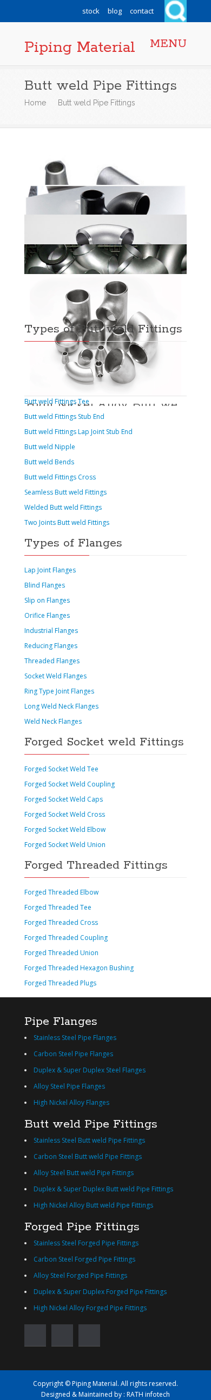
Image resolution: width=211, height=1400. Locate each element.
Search (175, 11)
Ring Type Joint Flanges (59, 691)
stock (91, 11)
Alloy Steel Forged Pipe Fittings (80, 1275)
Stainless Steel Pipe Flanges (75, 1037)
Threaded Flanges (52, 660)
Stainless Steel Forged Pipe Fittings (86, 1243)
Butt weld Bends (49, 461)
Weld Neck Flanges (53, 721)
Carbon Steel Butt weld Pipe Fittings (88, 1156)
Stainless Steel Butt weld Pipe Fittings (89, 1140)
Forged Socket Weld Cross (64, 814)
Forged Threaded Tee (57, 907)
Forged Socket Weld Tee (61, 769)
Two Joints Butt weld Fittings (66, 522)
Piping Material (79, 47)
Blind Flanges (44, 585)
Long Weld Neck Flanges (61, 706)
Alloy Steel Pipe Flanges (69, 1086)
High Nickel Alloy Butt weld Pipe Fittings (93, 1205)
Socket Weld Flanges (55, 676)
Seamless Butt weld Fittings (65, 492)
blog (115, 11)
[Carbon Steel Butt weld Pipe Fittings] (105, 197)
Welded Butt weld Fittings (63, 507)
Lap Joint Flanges (50, 570)
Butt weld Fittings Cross (60, 477)
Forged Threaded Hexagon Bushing (79, 967)
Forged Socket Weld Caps (63, 799)
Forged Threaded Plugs (60, 983)
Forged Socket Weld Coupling (69, 784)
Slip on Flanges (47, 600)
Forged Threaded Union (61, 952)
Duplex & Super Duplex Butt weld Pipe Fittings (103, 1189)
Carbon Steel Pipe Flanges (73, 1053)
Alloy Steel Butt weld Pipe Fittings (84, 1172)
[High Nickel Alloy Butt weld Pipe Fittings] (105, 286)
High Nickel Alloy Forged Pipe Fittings (90, 1307)
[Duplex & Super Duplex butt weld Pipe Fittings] (105, 256)
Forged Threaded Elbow (61, 892)
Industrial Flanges (51, 630)
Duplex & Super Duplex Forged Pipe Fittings (100, 1291)
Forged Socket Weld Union (65, 844)
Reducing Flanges (50, 645)
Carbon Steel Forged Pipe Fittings (84, 1259)
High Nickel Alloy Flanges (71, 1102)
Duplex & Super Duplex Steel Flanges (90, 1070)
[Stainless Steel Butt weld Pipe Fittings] (105, 167)
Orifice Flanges (47, 615)
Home (35, 102)
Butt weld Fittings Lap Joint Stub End (78, 431)
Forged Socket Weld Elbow (65, 829)
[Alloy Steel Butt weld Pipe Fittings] (105, 227)
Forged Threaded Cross (61, 922)
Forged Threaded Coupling (66, 937)
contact (142, 11)
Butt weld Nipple (49, 446)
